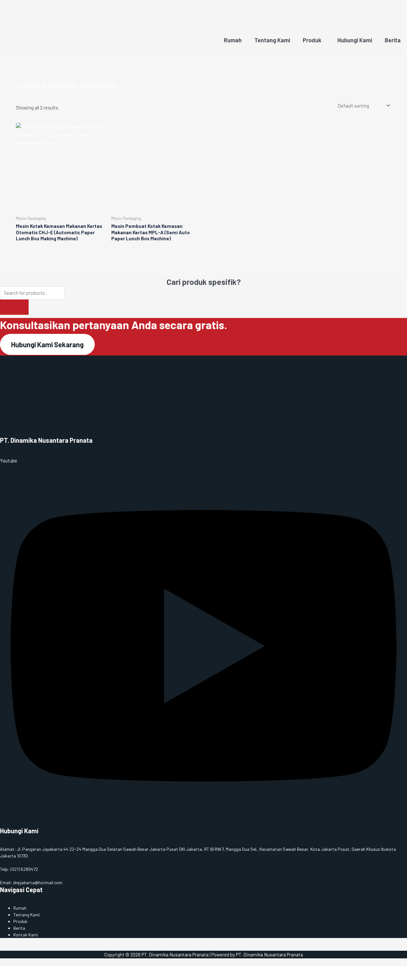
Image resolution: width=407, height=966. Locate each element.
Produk (312, 40)
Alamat (7, 849)
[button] (313, 40)
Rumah (233, 40)
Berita (393, 40)
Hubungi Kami (354, 40)
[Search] (14, 307)
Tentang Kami (272, 40)
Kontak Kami (25, 934)
